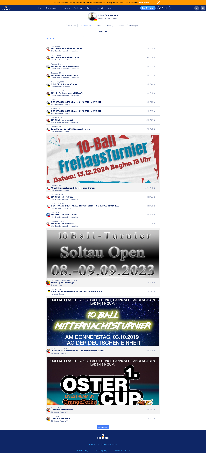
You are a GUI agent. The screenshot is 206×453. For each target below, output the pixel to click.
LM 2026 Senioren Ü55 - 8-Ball (65, 57)
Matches (99, 26)
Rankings (110, 26)
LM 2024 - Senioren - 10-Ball (64, 214)
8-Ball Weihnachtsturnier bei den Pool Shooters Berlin (76, 291)
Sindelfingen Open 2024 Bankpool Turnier (71, 129)
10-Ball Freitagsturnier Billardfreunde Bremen (73, 188)
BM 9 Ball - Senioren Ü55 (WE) (65, 66)
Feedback (104, 427)
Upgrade (100, 8)
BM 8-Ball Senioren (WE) (62, 197)
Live (40, 8)
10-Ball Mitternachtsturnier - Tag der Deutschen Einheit (78, 350)
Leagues (66, 8)
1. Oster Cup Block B (60, 418)
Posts (89, 8)
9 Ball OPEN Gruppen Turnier (64, 84)
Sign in (165, 8)
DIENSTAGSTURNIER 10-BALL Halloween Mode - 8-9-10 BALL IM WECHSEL (85, 205)
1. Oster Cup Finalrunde (62, 409)
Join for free (147, 8)
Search (53, 38)
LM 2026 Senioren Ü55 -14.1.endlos (67, 48)
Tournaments (52, 8)
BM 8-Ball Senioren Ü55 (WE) (64, 75)
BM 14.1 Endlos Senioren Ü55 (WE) (66, 93)
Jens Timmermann (109, 15)
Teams (121, 26)
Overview (72, 26)
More (110, 8)
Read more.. (144, 2)
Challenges (78, 8)
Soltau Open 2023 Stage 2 (63, 282)
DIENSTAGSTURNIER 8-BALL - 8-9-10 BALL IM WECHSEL (76, 102)
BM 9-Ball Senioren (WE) (62, 120)
